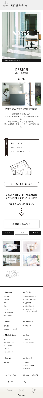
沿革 (4, 303)
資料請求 (27, 369)
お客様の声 (27, 326)
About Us (6, 296)
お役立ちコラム (29, 339)
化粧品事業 (27, 303)
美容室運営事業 (29, 306)
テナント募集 (7, 315)
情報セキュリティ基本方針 (30, 375)
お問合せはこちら (21, 223)
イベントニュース (8, 342)
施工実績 (6, 326)
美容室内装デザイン (30, 296)
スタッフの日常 (29, 342)
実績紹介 (14, 61)
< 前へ (8, 232)
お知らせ (6, 349)
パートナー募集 (8, 312)
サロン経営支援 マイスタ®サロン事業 (30, 310)
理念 (4, 306)
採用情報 (6, 362)
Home (6, 61)
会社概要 (6, 300)
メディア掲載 (7, 346)
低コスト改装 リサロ (30, 300)
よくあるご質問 (29, 365)
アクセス (6, 309)
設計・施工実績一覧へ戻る (21, 184)
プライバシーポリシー (11, 375)
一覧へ (22, 232)
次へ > (35, 232)
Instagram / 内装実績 (10, 329)
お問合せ (27, 362)
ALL (4, 339)
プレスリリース (8, 352)
